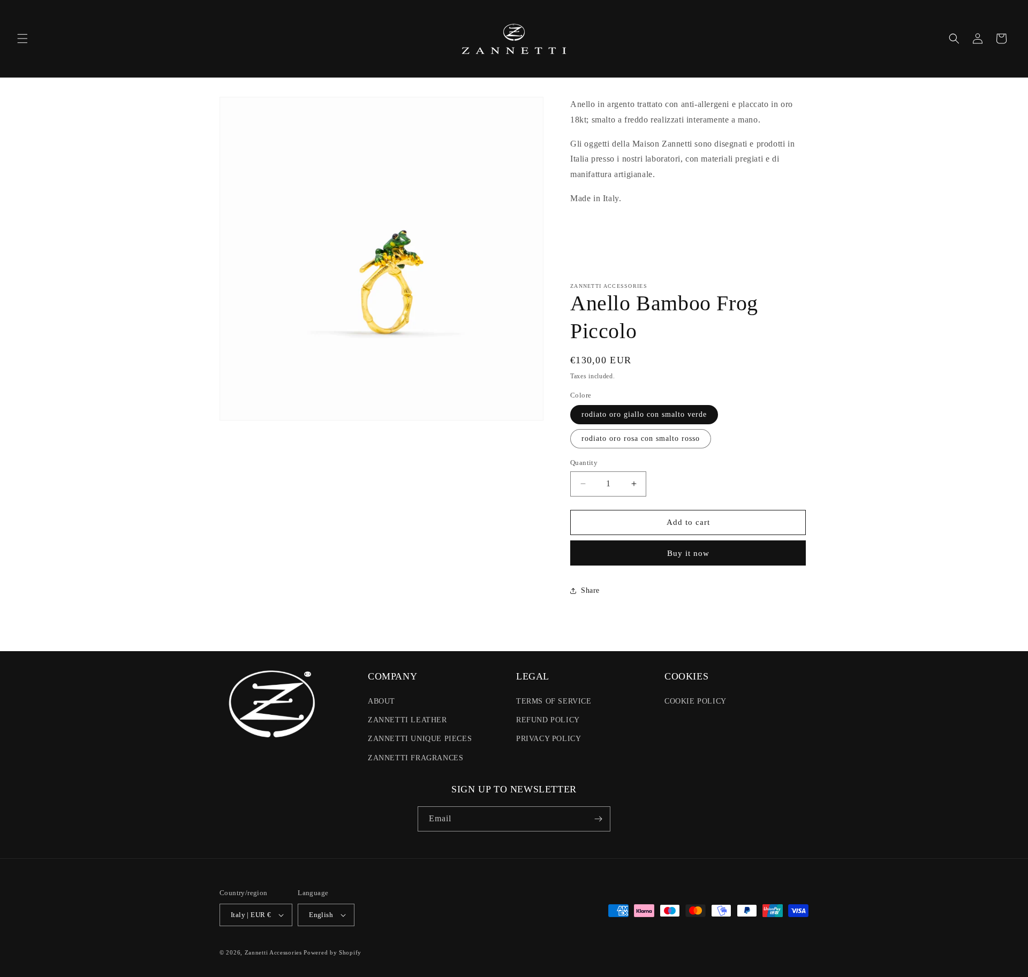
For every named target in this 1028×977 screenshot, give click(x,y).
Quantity (584, 463)
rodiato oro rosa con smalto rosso (640, 438)
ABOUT (381, 701)
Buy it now (688, 553)
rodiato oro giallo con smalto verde (644, 414)
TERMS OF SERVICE (554, 701)
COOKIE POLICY (695, 701)
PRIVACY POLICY (548, 739)
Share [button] (590, 590)
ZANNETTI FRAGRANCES (415, 758)
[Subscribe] (598, 818)
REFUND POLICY (548, 720)
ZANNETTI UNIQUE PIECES (420, 739)
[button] (22, 38)
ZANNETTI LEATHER (407, 720)
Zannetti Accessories (273, 952)
